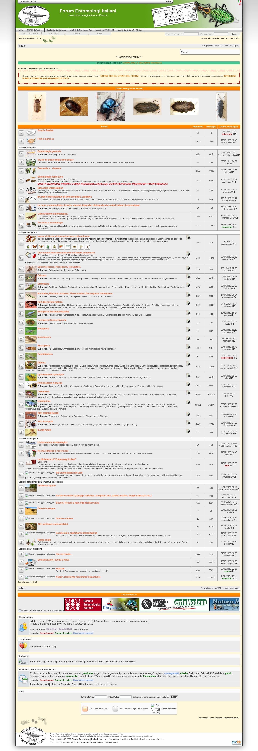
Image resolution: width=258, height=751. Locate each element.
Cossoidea (102, 404)
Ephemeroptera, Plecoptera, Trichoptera (59, 267)
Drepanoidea (113, 404)
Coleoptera (43, 391)
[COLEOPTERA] (28, 247)
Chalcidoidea (63, 386)
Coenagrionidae (82, 278)
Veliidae (130, 307)
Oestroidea (79, 368)
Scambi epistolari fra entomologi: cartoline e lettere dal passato (77, 208)
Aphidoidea (67, 323)
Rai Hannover (175, 676)
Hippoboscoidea (161, 366)
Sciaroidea (118, 368)
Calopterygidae (66, 278)
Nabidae (41, 307)
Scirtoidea (83, 397)
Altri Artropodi (45, 421)
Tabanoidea (30, 370)
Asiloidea (65, 366)
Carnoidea (86, 366)
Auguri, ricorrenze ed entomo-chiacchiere (78, 577)
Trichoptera (80, 270)
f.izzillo (227, 528)
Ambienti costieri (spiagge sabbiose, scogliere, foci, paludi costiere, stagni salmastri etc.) (103, 495)
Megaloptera (44, 337)
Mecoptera (43, 328)
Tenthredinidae (134, 378)
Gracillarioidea (168, 404)
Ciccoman (227, 297)
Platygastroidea (129, 386)
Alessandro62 (128, 661)
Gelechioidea (141, 404)
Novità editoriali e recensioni (53, 451)
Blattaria (52, 297)
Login (21, 691)
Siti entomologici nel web (69, 472)
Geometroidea (154, 404)
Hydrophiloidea (56, 397)
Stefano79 (195, 676)
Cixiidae (101, 315)
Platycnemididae (169, 278)
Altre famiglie (140, 307)
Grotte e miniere (64, 518)
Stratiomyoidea (162, 368)
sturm (227, 512)
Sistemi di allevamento (89, 226)
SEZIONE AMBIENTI (105, 30)
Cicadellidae (80, 315)
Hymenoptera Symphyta (51, 374)
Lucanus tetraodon (227, 489)
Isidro (226, 396)
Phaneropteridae (132, 287)
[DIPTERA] (54, 247)
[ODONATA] (68, 247)
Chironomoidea (99, 366)
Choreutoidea (89, 404)
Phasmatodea (106, 297)
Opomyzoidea (91, 368)
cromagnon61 (171, 673)
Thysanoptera (92, 416)
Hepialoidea (43, 406)
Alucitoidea (64, 404)
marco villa (72, 676)
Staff (35, 582)
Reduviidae (88, 307)
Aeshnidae (54, 278)
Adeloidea (53, 404)
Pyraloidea (139, 406)
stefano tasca (227, 520)
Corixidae (136, 305)
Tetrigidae (175, 287)
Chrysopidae (68, 349)
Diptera (42, 362)
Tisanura (104, 416)
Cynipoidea (88, 386)
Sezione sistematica (28, 232)
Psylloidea (88, 323)
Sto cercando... (64, 554)
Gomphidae (135, 278)
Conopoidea (112, 366)
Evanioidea (100, 386)
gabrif (227, 571)
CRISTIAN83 (227, 434)
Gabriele (219, 673)
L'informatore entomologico (52, 442)
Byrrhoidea (81, 395)
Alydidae (71, 305)
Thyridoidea (150, 406)
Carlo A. (147, 673)
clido (227, 465)
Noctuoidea (100, 406)
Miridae (175, 305)
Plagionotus (149, 676)
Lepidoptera (44, 401)
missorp (227, 192)
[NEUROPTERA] (74, 247)
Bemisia (227, 425)
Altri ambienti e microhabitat (53, 524)
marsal (82, 676)
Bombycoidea (76, 404)
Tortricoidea (172, 406)
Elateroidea (43, 397)
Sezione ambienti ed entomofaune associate (41, 482)
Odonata (42, 275)
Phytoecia (227, 477)
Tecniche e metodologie (50, 222)
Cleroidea (103, 395)
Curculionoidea (157, 395)
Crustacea (64, 425)
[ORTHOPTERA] (61, 247)
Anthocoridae (82, 305)
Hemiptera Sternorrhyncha (52, 320)
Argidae (52, 378)
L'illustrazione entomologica (53, 214)
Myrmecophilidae (102, 287)
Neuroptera (44, 345)
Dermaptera (62, 297)
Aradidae (93, 305)
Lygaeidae (166, 305)
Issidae (121, 315)
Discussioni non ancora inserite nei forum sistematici (66, 252)
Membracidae (132, 315)
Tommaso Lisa (227, 218)
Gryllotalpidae (74, 287)
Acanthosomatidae (57, 305)
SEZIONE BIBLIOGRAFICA (130, 30)
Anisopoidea (54, 366)
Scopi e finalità (45, 130)
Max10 (227, 324)
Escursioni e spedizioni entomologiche (76, 533)
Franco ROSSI (227, 406)
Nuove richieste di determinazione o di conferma (64, 236)
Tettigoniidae (163, 287)
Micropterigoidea (86, 406)
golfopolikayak (226, 368)
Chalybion (227, 200)
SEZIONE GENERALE (56, 30)
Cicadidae (91, 315)
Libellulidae (156, 278)
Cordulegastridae (98, 278)
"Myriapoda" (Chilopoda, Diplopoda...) (120, 425)
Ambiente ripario (47, 485)
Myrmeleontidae (108, 349)
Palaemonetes (226, 504)
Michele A (227, 271)
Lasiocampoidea (70, 406)
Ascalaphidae (55, 349)
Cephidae (61, 378)
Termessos (213, 676)
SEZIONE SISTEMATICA (81, 30)
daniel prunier (227, 209)
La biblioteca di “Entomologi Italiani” (57, 459)
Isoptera (85, 297)
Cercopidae (68, 315)
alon (227, 378)
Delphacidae (111, 315)
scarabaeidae (227, 536)
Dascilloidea (170, 395)
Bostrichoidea (55, 395)
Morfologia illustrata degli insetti (63, 154)
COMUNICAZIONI (34, 30)
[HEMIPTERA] (48, 247)
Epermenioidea (127, 404)
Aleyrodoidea (55, 323)
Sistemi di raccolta (108, 226)
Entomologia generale (49, 151)
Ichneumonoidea (113, 386)
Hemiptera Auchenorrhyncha (53, 311)
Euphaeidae (123, 278)
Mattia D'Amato (94, 676)
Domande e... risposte (49, 168)
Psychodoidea (105, 368)
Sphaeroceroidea (146, 368)
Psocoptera (54, 416)
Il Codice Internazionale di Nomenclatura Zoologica (65, 197)
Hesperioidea (55, 406)
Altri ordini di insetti (48, 413)
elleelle (184, 673)
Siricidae (123, 378)
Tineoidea (161, 406)
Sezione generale (27, 147)
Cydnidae (146, 305)
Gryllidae (63, 287)
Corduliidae (112, 278)
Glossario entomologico (50, 188)
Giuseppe (226, 259)
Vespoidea (158, 386)
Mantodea (94, 297)
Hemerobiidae (81, 349)
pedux (131, 676)
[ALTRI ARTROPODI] (87, 247)
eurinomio (227, 227)
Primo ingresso (46, 139)
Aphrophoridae (55, 315)
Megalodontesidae (86, 378)
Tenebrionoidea (110, 397)
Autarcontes (227, 244)
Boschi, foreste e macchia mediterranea (77, 502)
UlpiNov (227, 288)
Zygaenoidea (47, 409)
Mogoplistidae (87, 287)
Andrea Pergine (227, 563)
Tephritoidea (42, 370)
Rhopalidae (99, 307)
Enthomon (194, 673)
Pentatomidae (61, 307)
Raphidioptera (45, 354)
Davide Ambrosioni (227, 446)
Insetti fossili (44, 430)
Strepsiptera (79, 416)
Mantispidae (94, 349)
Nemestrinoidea (56, 368)
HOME (20, 30)
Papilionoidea (112, 406)
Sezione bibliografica (29, 439)
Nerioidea (68, 368)
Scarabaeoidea (70, 397)
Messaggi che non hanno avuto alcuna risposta (58, 263)
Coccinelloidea (131, 395)
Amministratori (47, 633)
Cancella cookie (25, 582)
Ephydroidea (147, 366)
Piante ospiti (44, 539)
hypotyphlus (227, 143)
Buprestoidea (69, 395)
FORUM (60, 568)
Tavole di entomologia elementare (56, 160)
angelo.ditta (100, 673)
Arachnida (53, 425)
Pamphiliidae (112, 378)
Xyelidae (146, 378)
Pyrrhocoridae (75, 307)
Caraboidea (92, 395)
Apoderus (124, 673)
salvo (227, 455)
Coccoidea (78, 323)
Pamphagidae (118, 287)
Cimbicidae (72, 378)
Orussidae (100, 378)
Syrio (204, 676)
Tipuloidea (54, 370)
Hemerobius (227, 358)
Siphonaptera (67, 416)
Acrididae (53, 287)
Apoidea (52, 386)
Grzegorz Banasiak (227, 155)
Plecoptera (69, 270)
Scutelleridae (111, 307)
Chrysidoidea (76, 386)
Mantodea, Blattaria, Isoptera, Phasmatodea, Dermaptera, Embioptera (75, 293)
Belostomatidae (105, 305)
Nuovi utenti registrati (83, 633)
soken (227, 172)
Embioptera (75, 297)
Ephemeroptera (56, 270)
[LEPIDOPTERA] (35, 247)
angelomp (112, 673)
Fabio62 (205, 673)
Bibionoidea (75, 366)
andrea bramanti (73, 673)
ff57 (212, 673)
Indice (22, 46)
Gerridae (156, 305)
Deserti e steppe (46, 508)
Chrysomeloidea (115, 395)
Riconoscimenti (111, 742)
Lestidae (146, 278)
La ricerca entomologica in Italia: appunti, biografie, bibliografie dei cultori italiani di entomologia (89, 205)
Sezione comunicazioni (30, 549)
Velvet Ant (227, 134)
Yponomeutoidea (32, 409)
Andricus (88, 673)
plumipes (227, 279)
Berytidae (117, 305)
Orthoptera (43, 284)
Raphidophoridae (149, 287)
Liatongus (59, 676)
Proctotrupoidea (144, 386)
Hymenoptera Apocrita (50, 383)
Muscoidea (43, 368)
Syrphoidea (175, 368)
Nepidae (50, 307)
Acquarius (227, 182)
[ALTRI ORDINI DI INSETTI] (81, 247)
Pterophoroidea (126, 406)
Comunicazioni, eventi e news (53, 559)
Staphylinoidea (95, 397)
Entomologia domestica (50, 177)
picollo (138, 676)
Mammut (227, 341)
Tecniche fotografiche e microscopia (134, 226)
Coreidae (127, 305)
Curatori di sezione (63, 633)
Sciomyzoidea (130, 368)
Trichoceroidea (66, 370)
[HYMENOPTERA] (41, 247)
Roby (227, 164)
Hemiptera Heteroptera (50, 302)
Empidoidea (135, 366)
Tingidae (122, 307)
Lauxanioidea (176, 366)
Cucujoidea (144, 395)
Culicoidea (124, 366)
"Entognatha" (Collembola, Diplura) (86, 425)
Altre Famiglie (145, 315)
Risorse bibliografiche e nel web (63, 226)
